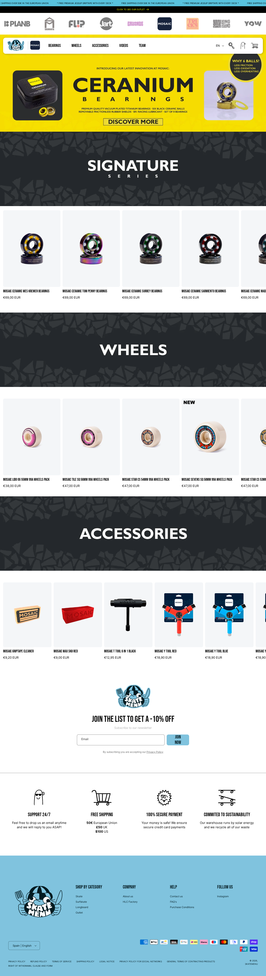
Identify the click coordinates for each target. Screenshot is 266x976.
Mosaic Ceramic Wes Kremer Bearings (26, 291)
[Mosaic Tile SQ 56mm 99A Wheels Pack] (91, 437)
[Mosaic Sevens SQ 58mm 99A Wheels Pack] (210, 437)
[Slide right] (253, 198)
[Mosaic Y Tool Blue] (229, 614)
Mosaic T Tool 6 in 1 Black (120, 651)
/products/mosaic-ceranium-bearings (27, 37)
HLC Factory (130, 901)
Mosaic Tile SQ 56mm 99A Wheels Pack (86, 479)
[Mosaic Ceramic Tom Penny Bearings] (91, 248)
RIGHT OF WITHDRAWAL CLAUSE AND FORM (30, 966)
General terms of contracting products (191, 961)
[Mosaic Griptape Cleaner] (27, 614)
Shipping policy (85, 961)
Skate (79, 896)
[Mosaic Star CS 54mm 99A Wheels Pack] (151, 437)
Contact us (176, 896)
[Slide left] (244, 198)
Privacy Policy (155, 751)
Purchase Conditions (182, 907)
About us (128, 896)
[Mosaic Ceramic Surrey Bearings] (151, 248)
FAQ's (173, 901)
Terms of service (61, 961)
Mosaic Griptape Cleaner (18, 651)
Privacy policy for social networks (140, 961)
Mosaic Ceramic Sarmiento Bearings (204, 291)
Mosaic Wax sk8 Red (66, 651)
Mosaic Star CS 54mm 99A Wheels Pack (145, 479)
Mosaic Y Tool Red (165, 651)
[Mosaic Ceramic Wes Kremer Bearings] (31, 248)
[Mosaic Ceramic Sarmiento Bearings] (210, 248)
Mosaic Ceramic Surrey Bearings (142, 291)
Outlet (79, 912)
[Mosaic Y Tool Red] (179, 614)
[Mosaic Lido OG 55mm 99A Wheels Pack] (31, 437)
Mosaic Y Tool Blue (216, 651)
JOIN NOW (178, 740)
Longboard (82, 907)
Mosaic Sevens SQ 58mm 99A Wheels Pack (207, 479)
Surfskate (81, 901)
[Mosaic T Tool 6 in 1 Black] (128, 614)
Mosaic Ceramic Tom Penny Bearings (85, 291)
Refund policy (38, 961)
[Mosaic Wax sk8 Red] (78, 614)
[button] (231, 45)
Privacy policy (16, 961)
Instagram (223, 896)
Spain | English (22, 945)
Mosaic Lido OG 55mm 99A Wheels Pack (26, 479)
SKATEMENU (251, 964)
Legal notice (107, 961)
